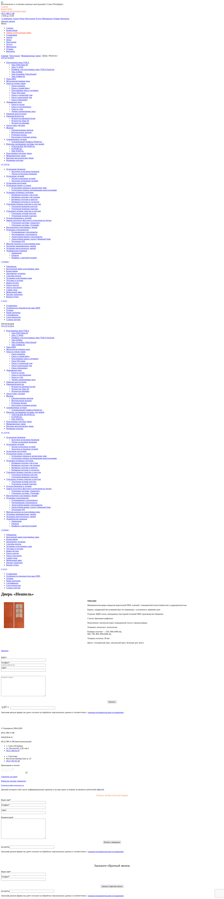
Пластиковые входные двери (19, 153)
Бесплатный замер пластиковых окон (22, 269)
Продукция (30, 18)
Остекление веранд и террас (18, 185)
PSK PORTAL (17, 151)
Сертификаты (12, 315)
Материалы (47, 18)
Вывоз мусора (12, 283)
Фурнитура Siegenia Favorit (23, 118)
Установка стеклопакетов (17, 230)
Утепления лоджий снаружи (24, 216)
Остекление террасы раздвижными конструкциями (34, 190)
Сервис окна (11, 290)
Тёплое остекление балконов (24, 174)
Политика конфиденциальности (12, 785)
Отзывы (56, 18)
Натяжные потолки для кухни (24, 195)
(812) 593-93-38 (13, 761)
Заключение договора (15, 273)
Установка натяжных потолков (19, 192)
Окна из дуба (17, 109)
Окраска (15, 255)
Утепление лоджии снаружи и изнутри (23, 211)
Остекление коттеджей (16, 183)
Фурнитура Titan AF (20, 121)
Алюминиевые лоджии (16, 139)
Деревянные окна (14, 102)
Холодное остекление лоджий (24, 181)
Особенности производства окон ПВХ (23, 308)
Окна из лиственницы (21, 107)
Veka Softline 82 (18, 76)
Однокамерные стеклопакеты (24, 232)
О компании (6, 18)
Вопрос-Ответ (12, 297)
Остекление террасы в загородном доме (29, 188)
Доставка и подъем (14, 280)
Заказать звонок (8, 21)
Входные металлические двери (20, 158)
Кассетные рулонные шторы (24, 137)
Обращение (11, 266)
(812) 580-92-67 (13, 750)
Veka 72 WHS (17, 67)
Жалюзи (9, 128)
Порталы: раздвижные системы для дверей (25, 144)
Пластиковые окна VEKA (17, 62)
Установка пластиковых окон (19, 278)
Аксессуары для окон (15, 125)
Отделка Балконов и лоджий (19, 218)
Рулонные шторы (19, 135)
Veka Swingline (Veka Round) (23, 74)
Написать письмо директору (13, 781)
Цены (21, 18)
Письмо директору (14, 294)
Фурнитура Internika (20, 123)
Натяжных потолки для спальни (25, 197)
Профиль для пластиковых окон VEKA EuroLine (32, 69)
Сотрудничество (13, 317)
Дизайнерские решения (16, 251)
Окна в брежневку (19, 100)
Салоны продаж (13, 319)
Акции (16, 18)
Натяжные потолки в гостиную (25, 202)
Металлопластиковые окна (18, 81)
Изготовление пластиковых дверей (21, 227)
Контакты (65, 18)
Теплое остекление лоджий (23, 178)
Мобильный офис (14, 292)
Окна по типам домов (16, 83)
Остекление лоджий (15, 176)
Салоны (4, 6)
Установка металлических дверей (21, 248)
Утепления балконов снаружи (24, 209)
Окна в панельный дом (21, 97)
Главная (4, 56)
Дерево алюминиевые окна (23, 111)
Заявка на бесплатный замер (13, 11)
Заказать (4, 651)
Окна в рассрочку (14, 287)
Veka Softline (16, 72)
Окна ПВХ (11, 79)
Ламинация (16, 253)
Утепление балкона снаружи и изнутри (23, 204)
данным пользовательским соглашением (106, 712)
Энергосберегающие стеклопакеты (26, 237)
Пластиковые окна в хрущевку (25, 90)
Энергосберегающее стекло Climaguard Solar (31, 239)
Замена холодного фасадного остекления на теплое (28, 220)
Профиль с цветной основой (24, 258)
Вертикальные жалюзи (21, 132)
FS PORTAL (16, 149)
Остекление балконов (15, 169)
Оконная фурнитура (15, 116)
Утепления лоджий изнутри (23, 213)
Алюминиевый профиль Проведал (26, 142)
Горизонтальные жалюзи (22, 130)
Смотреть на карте (9, 777)
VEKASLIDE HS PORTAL (23, 146)
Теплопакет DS (18, 241)
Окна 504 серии (18, 93)
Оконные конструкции (16, 114)
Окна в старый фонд (20, 88)
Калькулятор (6, 9)
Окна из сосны (17, 104)
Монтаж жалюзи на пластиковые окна (23, 244)
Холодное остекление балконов (25, 171)
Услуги (39, 18)
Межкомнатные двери (31, 56)
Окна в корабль (18, 86)
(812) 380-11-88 (7, 13)
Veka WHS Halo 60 (19, 65)
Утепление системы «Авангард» (25, 223)
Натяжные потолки (14, 160)
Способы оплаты (13, 276)
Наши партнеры (13, 312)
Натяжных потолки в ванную (24, 199)
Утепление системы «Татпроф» (25, 225)
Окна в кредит (12, 285)
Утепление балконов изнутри (24, 206)
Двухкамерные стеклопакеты (24, 234)
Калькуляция (12, 271)
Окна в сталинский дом (21, 95)
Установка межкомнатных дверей (21, 246)
